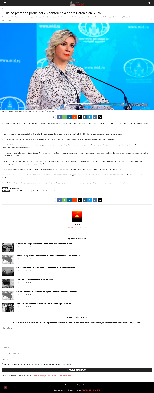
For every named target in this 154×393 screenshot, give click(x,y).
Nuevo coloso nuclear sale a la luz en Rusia (34, 280)
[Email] (80, 117)
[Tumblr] (85, 117)
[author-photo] (77, 222)
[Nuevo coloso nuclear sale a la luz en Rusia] (8, 283)
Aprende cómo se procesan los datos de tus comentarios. (51, 376)
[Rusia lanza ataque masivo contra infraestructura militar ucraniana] (8, 271)
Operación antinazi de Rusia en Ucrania (44, 191)
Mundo (4, 9)
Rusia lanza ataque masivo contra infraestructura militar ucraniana (45, 268)
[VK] (95, 117)
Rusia (9, 9)
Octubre (77, 224)
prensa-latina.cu (14, 188)
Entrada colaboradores (73, 385)
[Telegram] (89, 117)
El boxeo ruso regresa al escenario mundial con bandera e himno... (45, 244)
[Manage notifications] (5, 387)
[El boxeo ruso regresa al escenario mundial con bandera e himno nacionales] (8, 247)
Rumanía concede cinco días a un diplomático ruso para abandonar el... (47, 292)
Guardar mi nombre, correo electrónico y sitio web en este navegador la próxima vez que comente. (38, 364)
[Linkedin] (69, 117)
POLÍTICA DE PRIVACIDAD (91, 390)
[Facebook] (59, 117)
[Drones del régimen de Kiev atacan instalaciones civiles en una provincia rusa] (8, 259)
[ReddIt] (74, 117)
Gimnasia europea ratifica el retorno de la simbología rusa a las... (44, 304)
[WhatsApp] (64, 117)
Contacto (86, 385)
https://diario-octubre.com (77, 228)
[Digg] (100, 117)
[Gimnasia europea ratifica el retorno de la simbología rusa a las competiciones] (8, 307)
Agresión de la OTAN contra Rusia (21, 191)
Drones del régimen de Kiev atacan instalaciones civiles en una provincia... (49, 256)
